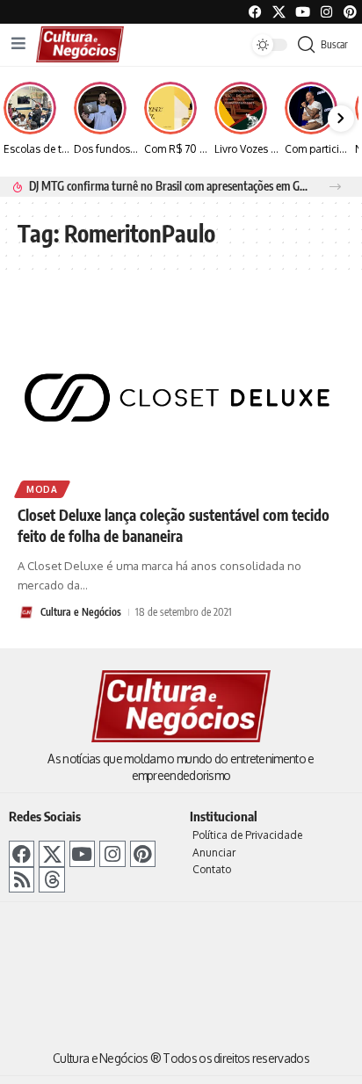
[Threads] (51, 879)
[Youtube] (303, 12)
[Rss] (21, 879)
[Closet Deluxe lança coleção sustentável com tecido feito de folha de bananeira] (181, 395)
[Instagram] (112, 853)
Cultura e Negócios (80, 611)
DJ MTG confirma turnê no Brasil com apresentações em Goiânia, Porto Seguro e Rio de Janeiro (169, 185)
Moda (42, 489)
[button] (335, 186)
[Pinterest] (350, 12)
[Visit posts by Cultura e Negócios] (26, 612)
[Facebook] (255, 12)
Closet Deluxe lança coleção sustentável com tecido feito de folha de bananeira (173, 525)
